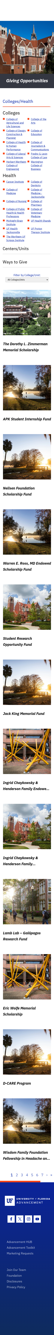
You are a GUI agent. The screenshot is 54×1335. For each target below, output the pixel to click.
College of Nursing (16, 201)
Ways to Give (15, 262)
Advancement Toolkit (21, 1247)
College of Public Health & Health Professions (15, 213)
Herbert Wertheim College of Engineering (16, 165)
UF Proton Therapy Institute (40, 230)
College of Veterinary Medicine (36, 213)
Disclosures (14, 1281)
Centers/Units (16, 248)
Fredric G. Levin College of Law (39, 155)
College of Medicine (12, 191)
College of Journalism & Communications (40, 146)
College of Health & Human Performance (16, 146)
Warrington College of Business (37, 165)
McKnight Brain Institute (14, 222)
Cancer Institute (15, 181)
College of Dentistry (36, 183)
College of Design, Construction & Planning (16, 134)
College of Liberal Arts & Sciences (16, 155)
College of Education (36, 132)
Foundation (14, 1275)
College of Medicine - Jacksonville (38, 193)
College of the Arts (38, 121)
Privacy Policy (16, 1287)
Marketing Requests (20, 1253)
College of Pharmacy (36, 203)
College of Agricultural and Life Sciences (15, 123)
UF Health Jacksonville (13, 230)
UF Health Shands (41, 220)
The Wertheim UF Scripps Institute (15, 238)
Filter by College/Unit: (27, 275)
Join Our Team (16, 1270)
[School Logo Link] (25, 1200)
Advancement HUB (19, 1242)
